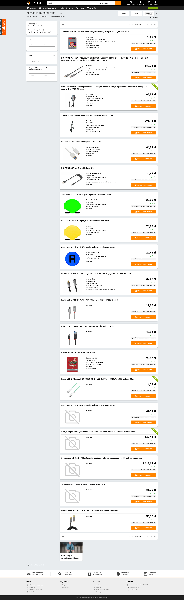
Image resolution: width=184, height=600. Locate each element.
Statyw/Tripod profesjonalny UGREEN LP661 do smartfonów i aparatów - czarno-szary (98, 431)
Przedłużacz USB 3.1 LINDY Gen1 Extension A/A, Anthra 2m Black (89, 511)
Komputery (33, 8)
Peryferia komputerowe (48, 8)
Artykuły (98, 585)
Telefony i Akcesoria (67, 8)
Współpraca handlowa (102, 589)
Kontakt (31, 592)
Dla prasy (98, 587)
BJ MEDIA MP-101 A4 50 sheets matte (78, 352)
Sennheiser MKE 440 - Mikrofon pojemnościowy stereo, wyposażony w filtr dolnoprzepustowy (101, 458)
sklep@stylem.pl (134, 587)
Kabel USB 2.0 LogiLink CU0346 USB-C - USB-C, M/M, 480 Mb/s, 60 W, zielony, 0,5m (97, 379)
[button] (106, 3)
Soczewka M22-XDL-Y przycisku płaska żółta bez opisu (85, 221)
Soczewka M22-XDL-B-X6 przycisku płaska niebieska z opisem (88, 247)
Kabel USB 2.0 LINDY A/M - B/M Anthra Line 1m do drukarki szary (89, 300)
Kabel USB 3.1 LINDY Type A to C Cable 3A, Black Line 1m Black (89, 326)
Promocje (153, 8)
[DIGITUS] (148, 13)
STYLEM (36, 3)
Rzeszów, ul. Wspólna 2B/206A (139, 585)
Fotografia (92, 8)
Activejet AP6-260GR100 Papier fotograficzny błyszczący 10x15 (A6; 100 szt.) (95, 31)
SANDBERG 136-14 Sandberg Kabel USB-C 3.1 (81, 142)
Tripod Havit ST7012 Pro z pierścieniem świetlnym (83, 484)
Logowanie (65, 585)
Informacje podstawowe (36, 585)
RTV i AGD (81, 8)
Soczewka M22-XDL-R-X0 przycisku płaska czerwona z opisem (88, 405)
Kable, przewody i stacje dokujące (40, 32)
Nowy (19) (35, 61)
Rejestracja (65, 587)
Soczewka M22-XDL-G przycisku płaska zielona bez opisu (86, 194)
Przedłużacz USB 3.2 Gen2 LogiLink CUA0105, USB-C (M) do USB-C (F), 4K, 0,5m (96, 273)
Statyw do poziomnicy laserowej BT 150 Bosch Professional (87, 115)
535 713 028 (133, 589)
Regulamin (32, 587)
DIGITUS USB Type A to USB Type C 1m (78, 168)
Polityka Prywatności (35, 589)
